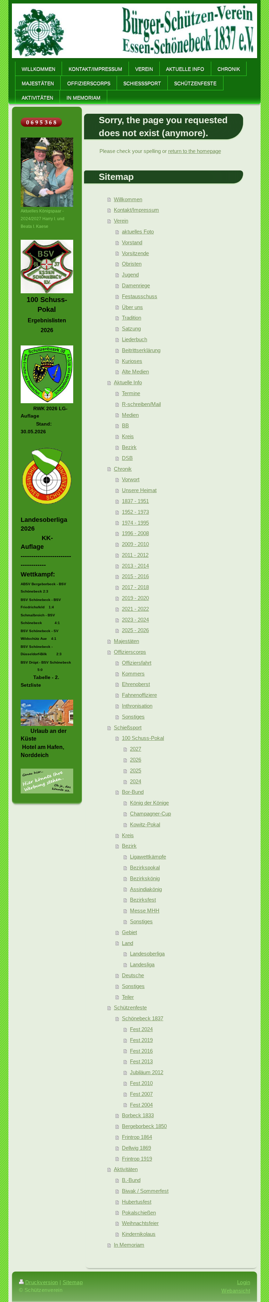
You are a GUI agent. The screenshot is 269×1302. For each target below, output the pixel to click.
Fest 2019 (141, 1040)
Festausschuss (139, 296)
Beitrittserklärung (141, 350)
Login (243, 1282)
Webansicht (235, 1291)
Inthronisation (137, 706)
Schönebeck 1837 (142, 1018)
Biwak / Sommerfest (145, 1191)
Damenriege (136, 285)
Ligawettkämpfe (148, 857)
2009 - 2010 (135, 544)
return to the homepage (194, 151)
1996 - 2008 (135, 533)
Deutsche (133, 975)
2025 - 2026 (135, 630)
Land (127, 943)
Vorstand (132, 242)
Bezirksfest (143, 900)
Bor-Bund (133, 792)
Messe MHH (144, 910)
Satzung (131, 328)
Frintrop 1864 (137, 1137)
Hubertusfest (136, 1202)
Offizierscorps (130, 652)
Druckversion (41, 1282)
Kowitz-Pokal (145, 824)
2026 (135, 760)
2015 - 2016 (135, 576)
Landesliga (142, 964)
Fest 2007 (141, 1094)
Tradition (131, 318)
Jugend (130, 275)
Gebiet (129, 932)
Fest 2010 (141, 1083)
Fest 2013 (141, 1061)
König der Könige (149, 803)
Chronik (123, 469)
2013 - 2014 (135, 566)
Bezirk (129, 447)
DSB (127, 458)
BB (125, 425)
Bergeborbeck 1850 (144, 1126)
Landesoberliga (147, 954)
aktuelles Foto (138, 231)
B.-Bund (131, 1180)
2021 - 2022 (135, 609)
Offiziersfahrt (136, 663)
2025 (135, 771)
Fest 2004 (141, 1105)
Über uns (132, 307)
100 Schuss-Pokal (143, 738)
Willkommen (128, 199)
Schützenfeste (130, 1007)
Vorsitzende (135, 253)
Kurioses (132, 361)
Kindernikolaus (139, 1234)
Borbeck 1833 (138, 1115)
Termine (131, 393)
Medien (130, 415)
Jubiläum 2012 (146, 1072)
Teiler (128, 997)
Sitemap (73, 1282)
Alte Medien (135, 371)
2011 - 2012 (135, 555)
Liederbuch (134, 339)
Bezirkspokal (145, 867)
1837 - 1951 (135, 501)
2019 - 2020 (135, 598)
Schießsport (128, 727)
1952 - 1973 (135, 512)
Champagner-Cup (150, 814)
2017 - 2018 (135, 587)
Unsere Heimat (139, 490)
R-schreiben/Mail (141, 404)
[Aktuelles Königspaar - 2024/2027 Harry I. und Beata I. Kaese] (47, 172)
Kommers (133, 674)
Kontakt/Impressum (136, 210)
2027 (135, 749)
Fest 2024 (141, 1029)
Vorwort (130, 479)
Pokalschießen (139, 1213)
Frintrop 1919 (137, 1159)
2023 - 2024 (135, 620)
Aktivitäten (126, 1169)
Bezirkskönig (145, 878)
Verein (121, 221)
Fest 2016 (141, 1051)
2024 (135, 781)
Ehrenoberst (136, 684)
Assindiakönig (146, 889)
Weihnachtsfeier (140, 1223)
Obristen (132, 264)
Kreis (128, 436)
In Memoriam (129, 1245)
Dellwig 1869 (136, 1148)
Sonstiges (133, 717)
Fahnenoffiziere (139, 695)
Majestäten (126, 641)
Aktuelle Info (128, 382)
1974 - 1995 (135, 523)
